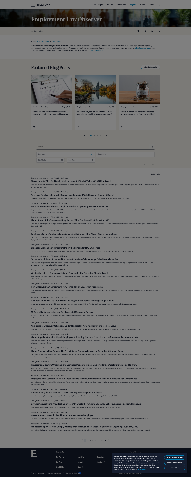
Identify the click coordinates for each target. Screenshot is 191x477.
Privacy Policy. (143, 469)
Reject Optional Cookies (174, 463)
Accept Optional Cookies (175, 457)
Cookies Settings (175, 468)
